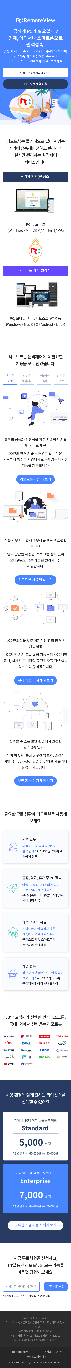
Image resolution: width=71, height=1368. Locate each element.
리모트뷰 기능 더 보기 (35, 479)
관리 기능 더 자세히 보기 (35, 680)
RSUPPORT (18, 1362)
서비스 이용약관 (53, 1351)
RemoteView (20, 1351)
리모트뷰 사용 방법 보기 (35, 579)
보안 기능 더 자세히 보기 (35, 781)
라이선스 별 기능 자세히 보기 (35, 1225)
